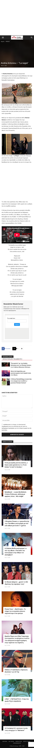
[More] (22, 348)
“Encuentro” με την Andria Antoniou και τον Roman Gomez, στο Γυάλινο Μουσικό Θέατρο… (21, 365)
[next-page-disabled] (5, 387)
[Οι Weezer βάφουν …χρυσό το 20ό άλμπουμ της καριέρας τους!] (17, 573)
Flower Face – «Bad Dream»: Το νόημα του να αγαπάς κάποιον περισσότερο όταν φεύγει (15, 611)
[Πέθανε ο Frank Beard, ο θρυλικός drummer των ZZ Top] (17, 661)
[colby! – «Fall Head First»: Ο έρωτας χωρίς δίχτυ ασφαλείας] (17, 690)
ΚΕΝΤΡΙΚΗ (4, 741)
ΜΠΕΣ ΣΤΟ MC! (26, 741)
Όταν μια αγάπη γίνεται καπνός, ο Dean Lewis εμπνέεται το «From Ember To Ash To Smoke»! (16, 465)
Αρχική (2, 41)
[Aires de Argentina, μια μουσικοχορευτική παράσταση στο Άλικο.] (6, 373)
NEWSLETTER (19, 741)
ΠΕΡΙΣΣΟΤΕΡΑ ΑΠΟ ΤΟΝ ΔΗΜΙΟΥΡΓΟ (12, 359)
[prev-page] (3, 387)
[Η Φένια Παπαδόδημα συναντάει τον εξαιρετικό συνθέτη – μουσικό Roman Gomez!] (6, 381)
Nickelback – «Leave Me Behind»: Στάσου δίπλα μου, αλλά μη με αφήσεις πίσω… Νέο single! (16, 494)
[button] (2, 37)
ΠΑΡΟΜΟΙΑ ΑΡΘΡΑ (7, 356)
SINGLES (8, 41)
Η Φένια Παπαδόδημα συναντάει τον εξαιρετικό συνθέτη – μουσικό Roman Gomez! (21, 381)
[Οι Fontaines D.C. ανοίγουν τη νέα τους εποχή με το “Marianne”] (17, 719)
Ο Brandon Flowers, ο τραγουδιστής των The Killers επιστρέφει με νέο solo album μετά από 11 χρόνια (17, 523)
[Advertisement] (17, 18)
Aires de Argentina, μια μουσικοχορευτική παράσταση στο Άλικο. (21, 373)
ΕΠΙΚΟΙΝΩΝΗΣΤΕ (17, 743)
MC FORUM (11, 741)
